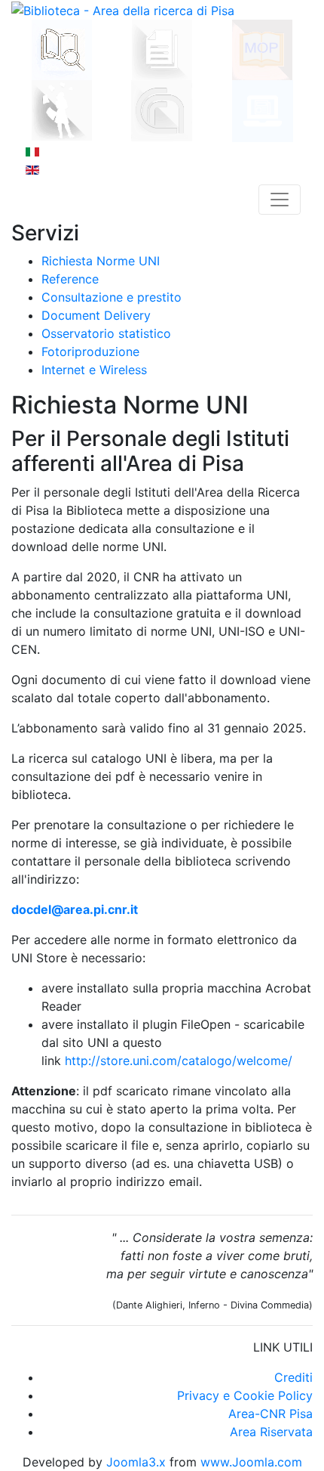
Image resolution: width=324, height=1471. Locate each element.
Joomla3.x (138, 1461)
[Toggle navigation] (279, 199)
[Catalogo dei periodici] (162, 48)
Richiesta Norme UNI (100, 260)
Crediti (293, 1377)
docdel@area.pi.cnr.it (74, 909)
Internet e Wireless (94, 369)
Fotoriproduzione (90, 351)
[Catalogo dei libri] (62, 48)
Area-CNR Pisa (270, 1413)
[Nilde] (62, 108)
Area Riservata (271, 1431)
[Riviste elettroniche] (262, 109)
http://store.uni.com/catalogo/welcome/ (178, 1060)
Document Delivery (96, 315)
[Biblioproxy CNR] (161, 109)
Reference (70, 278)
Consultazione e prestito (111, 297)
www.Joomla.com (251, 1461)
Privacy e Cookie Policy (245, 1395)
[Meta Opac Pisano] (262, 48)
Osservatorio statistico (106, 333)
